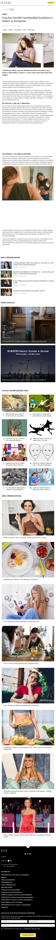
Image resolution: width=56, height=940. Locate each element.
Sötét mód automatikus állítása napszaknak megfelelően (10, 865)
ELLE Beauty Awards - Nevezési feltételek (10, 890)
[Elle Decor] (7, 2)
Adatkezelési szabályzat (6, 887)
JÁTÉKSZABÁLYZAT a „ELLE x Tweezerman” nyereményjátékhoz (16, 904)
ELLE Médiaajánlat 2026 (7, 882)
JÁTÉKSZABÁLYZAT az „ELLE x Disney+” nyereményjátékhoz (15, 874)
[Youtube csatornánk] (30, 853)
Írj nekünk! (3, 857)
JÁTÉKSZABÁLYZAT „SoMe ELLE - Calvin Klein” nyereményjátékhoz (17, 899)
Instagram (5, 29)
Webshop (51, 2)
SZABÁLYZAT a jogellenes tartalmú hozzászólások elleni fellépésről (16, 894)
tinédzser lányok (31, 29)
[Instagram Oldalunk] (27, 854)
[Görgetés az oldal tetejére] (28, 846)
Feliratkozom (28, 935)
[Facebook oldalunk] (25, 854)
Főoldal (6, 9)
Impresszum (3, 877)
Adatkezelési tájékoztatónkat (32, 928)
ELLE (19, 25)
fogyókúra (11, 29)
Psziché (11, 9)
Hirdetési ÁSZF (4, 907)
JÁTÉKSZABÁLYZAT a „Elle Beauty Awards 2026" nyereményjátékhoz (17, 897)
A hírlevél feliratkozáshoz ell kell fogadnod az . (21, 928)
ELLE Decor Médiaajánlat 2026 (8, 885)
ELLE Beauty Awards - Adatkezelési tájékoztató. (12, 892)
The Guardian (13, 90)
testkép (24, 29)
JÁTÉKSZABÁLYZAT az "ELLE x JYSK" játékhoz (12, 902)
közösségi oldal (18, 29)
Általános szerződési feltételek (8, 880)
